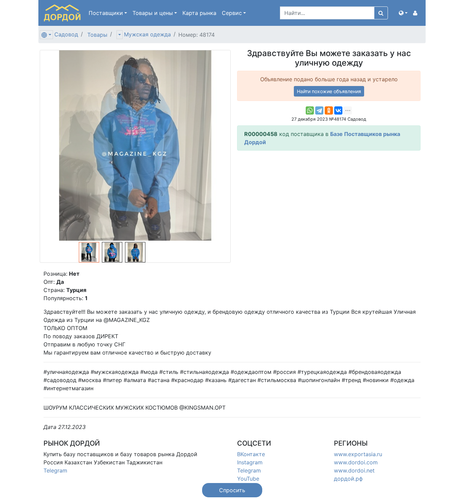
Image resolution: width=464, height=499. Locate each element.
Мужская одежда (147, 34)
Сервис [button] (232, 13)
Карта (199, 13)
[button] (403, 13)
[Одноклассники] (329, 110)
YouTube (248, 478)
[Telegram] (319, 110)
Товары (97, 34)
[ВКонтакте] (338, 110)
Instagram (250, 462)
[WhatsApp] (310, 110)
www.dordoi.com (356, 462)
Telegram (55, 470)
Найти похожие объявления (329, 91)
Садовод (66, 34)
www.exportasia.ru (358, 454)
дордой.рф (348, 478)
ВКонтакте (251, 454)
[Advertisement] (329, 203)
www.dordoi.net (354, 470)
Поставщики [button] (106, 13)
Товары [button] (152, 13)
